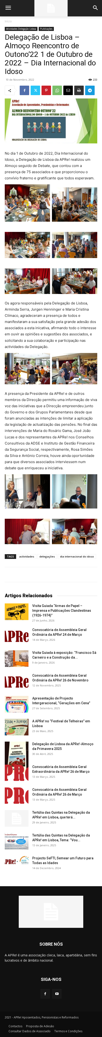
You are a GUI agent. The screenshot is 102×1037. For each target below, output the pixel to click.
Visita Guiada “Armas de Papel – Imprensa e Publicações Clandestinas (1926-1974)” (61, 610)
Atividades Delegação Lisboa (21, 28)
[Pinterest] (46, 90)
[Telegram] (90, 90)
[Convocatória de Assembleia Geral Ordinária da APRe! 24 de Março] (16, 635)
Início (8, 21)
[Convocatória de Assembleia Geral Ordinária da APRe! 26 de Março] (16, 795)
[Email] (68, 90)
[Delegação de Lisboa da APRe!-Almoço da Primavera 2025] (16, 757)
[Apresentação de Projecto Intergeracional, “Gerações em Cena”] (16, 704)
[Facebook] (24, 90)
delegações (47, 556)
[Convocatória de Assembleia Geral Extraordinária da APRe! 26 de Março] (16, 772)
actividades (26, 556)
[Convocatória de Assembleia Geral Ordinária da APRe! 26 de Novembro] (16, 681)
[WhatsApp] (57, 90)
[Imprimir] (79, 90)
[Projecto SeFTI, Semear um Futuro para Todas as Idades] (16, 860)
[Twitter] (35, 90)
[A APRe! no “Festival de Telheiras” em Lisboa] (16, 727)
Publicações (46, 28)
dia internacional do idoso (77, 556)
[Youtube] (56, 993)
